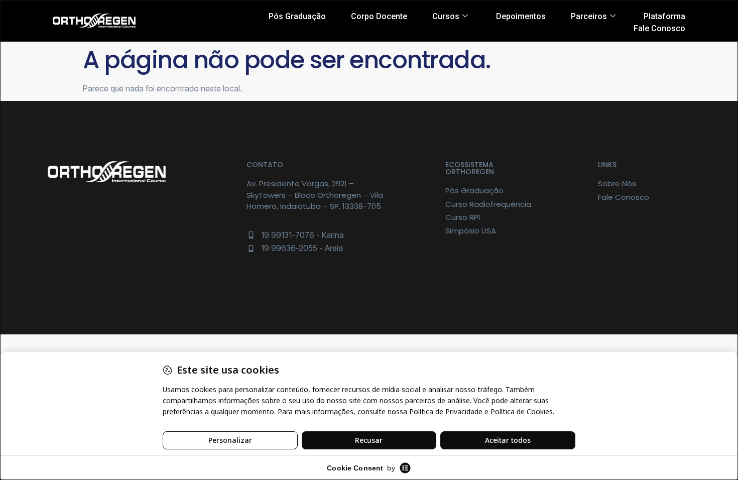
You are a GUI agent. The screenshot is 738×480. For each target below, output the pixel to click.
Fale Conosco (659, 28)
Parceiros (589, 16)
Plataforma (664, 16)
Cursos (445, 16)
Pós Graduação (297, 16)
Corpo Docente (379, 16)
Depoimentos (521, 16)
